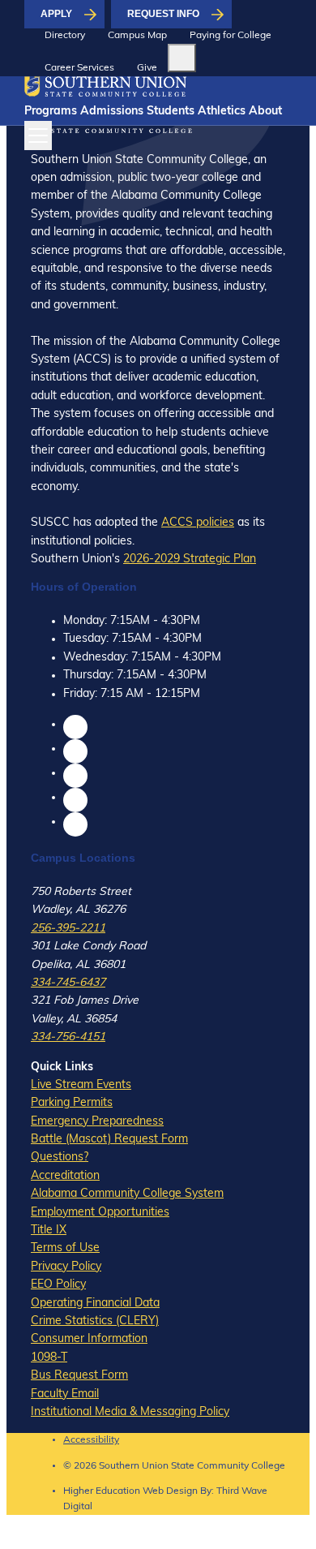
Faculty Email (65, 1394)
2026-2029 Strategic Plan (189, 559)
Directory (65, 36)
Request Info (163, 13)
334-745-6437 (68, 983)
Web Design (170, 1491)
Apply (56, 13)
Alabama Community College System (127, 1194)
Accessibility (91, 1440)
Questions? (59, 1157)
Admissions (111, 111)
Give (147, 68)
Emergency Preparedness (97, 1122)
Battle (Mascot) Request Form (109, 1140)
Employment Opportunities (100, 1213)
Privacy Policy (66, 1267)
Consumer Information (89, 1339)
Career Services (79, 68)
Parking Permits (72, 1103)
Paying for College (230, 36)
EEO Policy (58, 1285)
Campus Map (137, 36)
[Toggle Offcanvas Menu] (38, 135)
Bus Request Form (79, 1376)
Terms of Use (65, 1248)
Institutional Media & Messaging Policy (130, 1412)
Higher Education (101, 1491)
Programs (50, 111)
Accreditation (65, 1176)
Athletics (222, 111)
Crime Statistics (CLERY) (95, 1321)
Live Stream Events (81, 1085)
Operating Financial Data (95, 1303)
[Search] (182, 58)
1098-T (49, 1358)
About (265, 111)
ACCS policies (197, 523)
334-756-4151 (68, 1037)
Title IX (48, 1230)
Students (170, 111)
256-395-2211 (68, 929)
